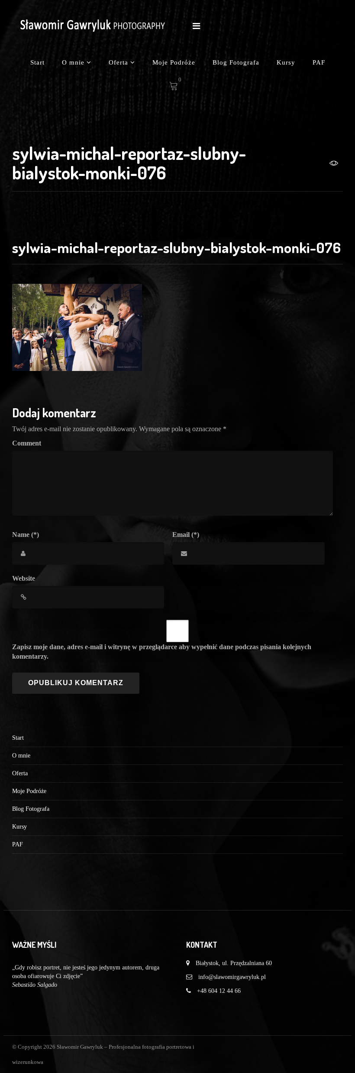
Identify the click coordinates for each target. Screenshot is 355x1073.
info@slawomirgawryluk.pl (232, 977)
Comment (26, 443)
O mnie (74, 62)
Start (37, 62)
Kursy (286, 62)
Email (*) (185, 534)
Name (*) (25, 534)
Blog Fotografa (236, 62)
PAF (319, 62)
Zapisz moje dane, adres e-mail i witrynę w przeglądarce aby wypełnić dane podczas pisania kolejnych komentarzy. (161, 651)
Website (23, 578)
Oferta (119, 62)
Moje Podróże (173, 62)
